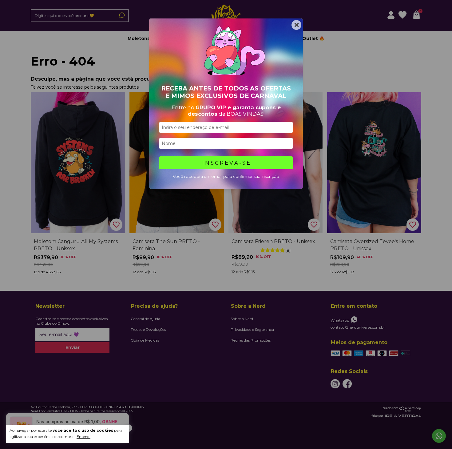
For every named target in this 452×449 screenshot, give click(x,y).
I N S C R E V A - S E (226, 163)
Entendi (83, 436)
